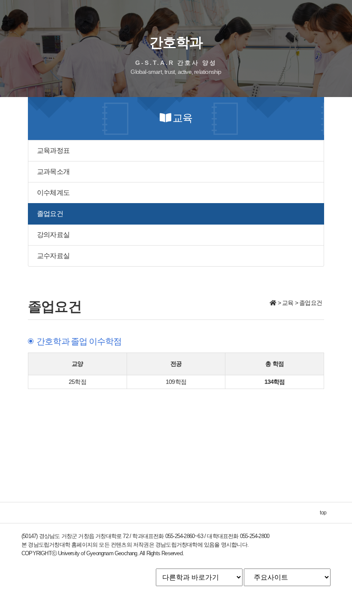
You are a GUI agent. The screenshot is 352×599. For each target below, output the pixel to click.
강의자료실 (53, 234)
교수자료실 (53, 255)
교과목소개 (53, 171)
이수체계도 (53, 192)
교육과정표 (53, 150)
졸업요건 (50, 213)
